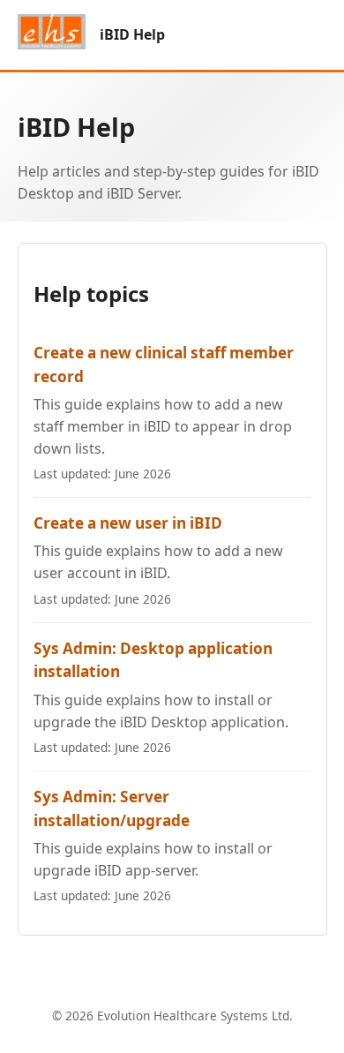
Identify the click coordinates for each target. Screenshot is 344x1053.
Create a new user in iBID (128, 523)
